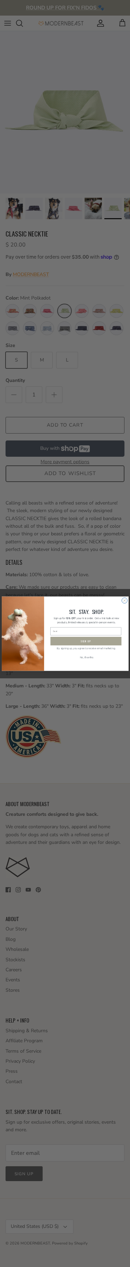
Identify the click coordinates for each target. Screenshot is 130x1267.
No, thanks (86, 657)
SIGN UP (85, 641)
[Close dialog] (124, 600)
